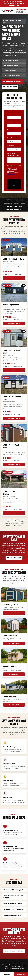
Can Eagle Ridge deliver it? (13, 915)
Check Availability (14, 278)
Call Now (7, 974)
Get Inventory (21, 974)
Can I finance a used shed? (13, 903)
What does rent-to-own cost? (14, 909)
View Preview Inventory (12, 81)
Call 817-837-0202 (10, 87)
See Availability (14, 613)
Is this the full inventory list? (13, 890)
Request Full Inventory (14, 951)
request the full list (16, 523)
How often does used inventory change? (14, 896)
